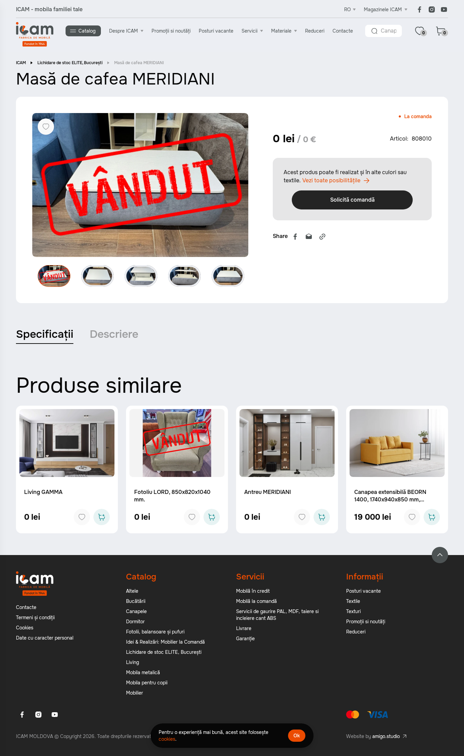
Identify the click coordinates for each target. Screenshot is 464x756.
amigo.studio (386, 736)
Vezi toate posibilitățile (331, 180)
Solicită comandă (352, 199)
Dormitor (135, 622)
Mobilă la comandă (256, 601)
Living (132, 662)
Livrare (243, 628)
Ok (296, 736)
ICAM (21, 63)
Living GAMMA (43, 492)
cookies (167, 739)
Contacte (343, 31)
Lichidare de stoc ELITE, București (70, 63)
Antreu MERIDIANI (267, 492)
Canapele (136, 611)
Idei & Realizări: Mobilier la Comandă (165, 642)
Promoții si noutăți (171, 31)
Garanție (245, 638)
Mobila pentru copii (146, 683)
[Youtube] (444, 9)
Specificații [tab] (44, 334)
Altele (132, 591)
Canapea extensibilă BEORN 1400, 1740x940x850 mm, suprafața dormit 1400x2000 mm (396, 499)
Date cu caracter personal (44, 638)
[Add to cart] (101, 517)
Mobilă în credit (253, 591)
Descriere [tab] (114, 334)
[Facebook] (419, 9)
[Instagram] (432, 9)
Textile (353, 601)
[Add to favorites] (82, 517)
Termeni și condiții (35, 617)
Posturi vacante (216, 31)
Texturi (353, 611)
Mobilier (134, 693)
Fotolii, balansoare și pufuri (155, 632)
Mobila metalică (143, 672)
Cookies (24, 628)
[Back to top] (440, 555)
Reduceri (314, 31)
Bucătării (135, 601)
